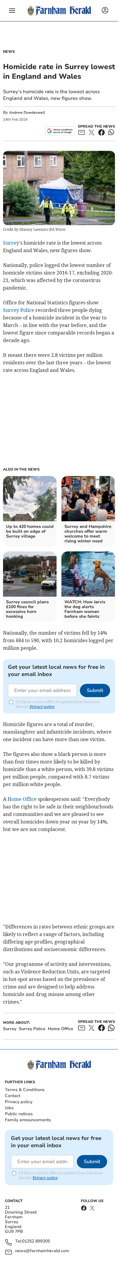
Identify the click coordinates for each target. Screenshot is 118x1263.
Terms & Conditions (24, 1090)
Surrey (11, 243)
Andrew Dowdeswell (27, 112)
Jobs (9, 1108)
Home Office (22, 799)
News (9, 51)
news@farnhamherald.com (42, 1251)
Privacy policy (18, 1102)
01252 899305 (36, 1241)
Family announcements (28, 1120)
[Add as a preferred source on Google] (59, 130)
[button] (12, 10)
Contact (12, 1096)
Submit (95, 690)
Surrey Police (18, 310)
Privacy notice (42, 706)
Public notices (19, 1114)
